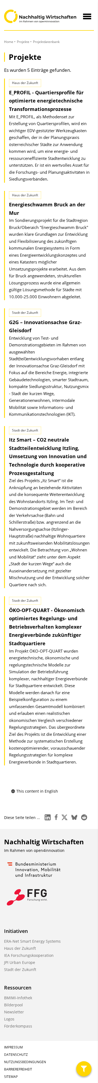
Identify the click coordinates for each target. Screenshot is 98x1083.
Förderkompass (18, 1026)
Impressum (13, 1047)
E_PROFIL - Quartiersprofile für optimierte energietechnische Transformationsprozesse (46, 100)
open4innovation (49, 850)
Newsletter (14, 1011)
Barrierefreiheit (18, 1069)
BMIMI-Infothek (18, 997)
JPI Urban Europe (19, 962)
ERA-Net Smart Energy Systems (32, 941)
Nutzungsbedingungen (25, 1062)
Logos (9, 1019)
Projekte (23, 41)
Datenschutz (16, 1054)
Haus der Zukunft (20, 948)
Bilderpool (13, 1004)
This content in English (37, 791)
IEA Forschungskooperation (29, 955)
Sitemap (11, 1076)
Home (8, 41)
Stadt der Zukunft (20, 969)
